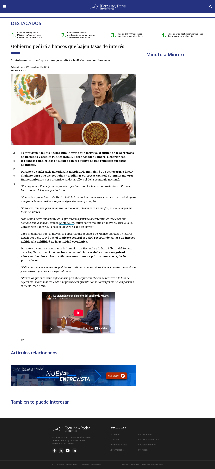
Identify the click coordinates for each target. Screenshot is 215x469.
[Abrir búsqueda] (211, 7)
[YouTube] (67, 450)
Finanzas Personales (148, 439)
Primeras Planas (118, 444)
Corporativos (145, 434)
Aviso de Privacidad (130, 464)
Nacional (114, 439)
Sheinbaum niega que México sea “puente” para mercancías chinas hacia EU (30, 35)
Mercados (143, 449)
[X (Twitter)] (61, 450)
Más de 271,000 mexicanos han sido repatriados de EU (130, 34)
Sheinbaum (66, 223)
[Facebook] (54, 450)
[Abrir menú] (4, 7)
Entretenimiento (147, 444)
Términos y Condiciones (152, 464)
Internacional (117, 449)
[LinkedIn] (74, 450)
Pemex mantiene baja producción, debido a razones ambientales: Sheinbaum (81, 35)
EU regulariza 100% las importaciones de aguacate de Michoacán (185, 34)
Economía (115, 434)
